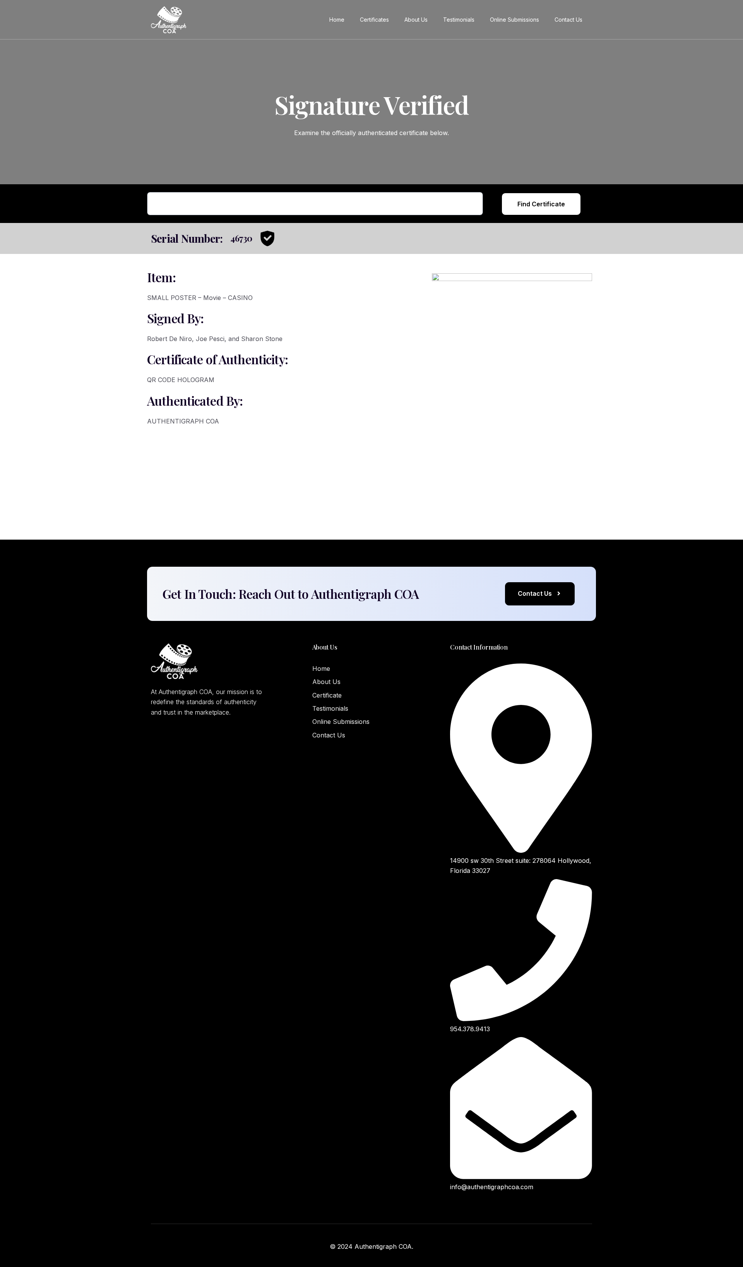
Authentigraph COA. (383, 1246)
